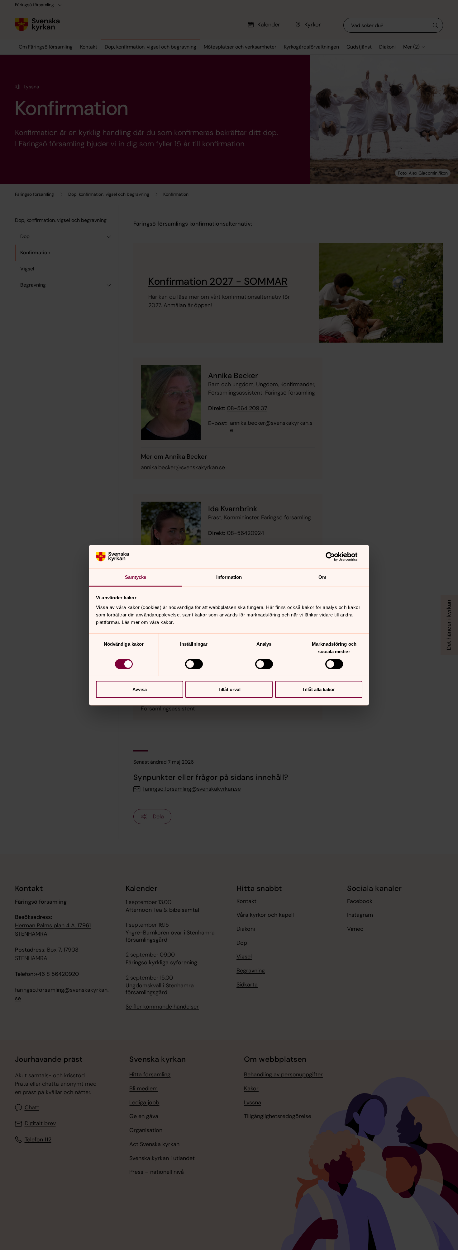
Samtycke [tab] (135, 577)
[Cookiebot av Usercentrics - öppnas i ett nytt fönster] (335, 556)
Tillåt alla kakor (318, 689)
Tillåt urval (229, 689)
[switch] (194, 664)
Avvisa (139, 689)
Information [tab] (229, 577)
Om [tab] (322, 577)
